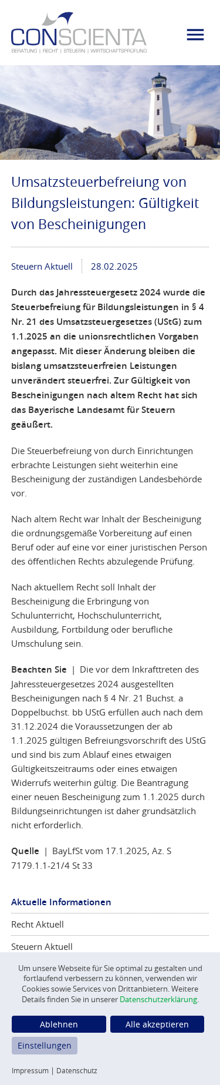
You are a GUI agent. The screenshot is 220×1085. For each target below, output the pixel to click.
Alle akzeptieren (157, 1024)
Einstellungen (45, 1045)
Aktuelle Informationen (61, 902)
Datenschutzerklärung (158, 1000)
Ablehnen (59, 1024)
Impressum (30, 1070)
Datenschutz (76, 1070)
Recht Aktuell (37, 924)
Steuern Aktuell (42, 266)
